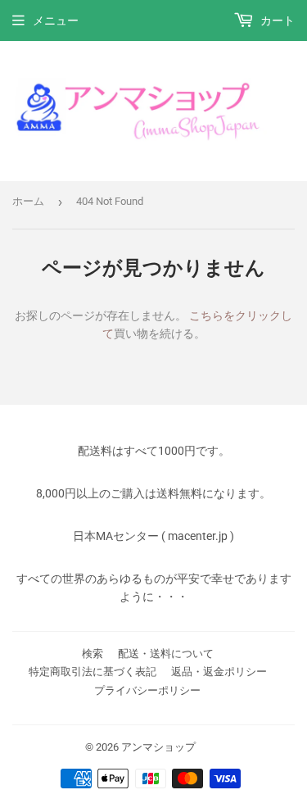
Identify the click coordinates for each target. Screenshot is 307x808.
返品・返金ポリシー (219, 671)
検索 (92, 653)
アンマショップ (158, 747)
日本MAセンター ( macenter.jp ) (153, 535)
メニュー (56, 20)
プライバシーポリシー (147, 690)
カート (276, 20)
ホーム (28, 201)
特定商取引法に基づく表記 (92, 671)
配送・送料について (166, 653)
